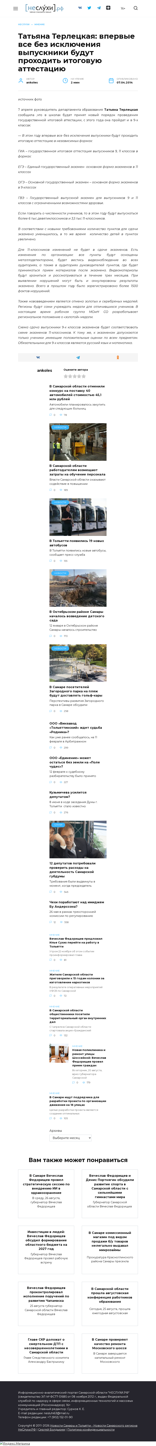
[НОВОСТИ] (78, 458)
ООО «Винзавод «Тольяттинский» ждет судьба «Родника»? (75, 727)
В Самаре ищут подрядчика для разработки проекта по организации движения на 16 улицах (77, 1101)
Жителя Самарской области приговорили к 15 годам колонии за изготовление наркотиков (76, 978)
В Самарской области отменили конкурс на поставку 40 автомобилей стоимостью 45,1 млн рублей (77, 393)
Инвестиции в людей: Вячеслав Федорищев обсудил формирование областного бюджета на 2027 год (46, 1240)
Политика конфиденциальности (91, 1429)
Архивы (55, 1131)
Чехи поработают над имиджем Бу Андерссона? (76, 904)
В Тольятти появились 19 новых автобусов (76, 543)
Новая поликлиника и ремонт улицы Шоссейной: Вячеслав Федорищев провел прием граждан (89, 1057)
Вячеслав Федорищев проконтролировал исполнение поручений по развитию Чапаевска (46, 1294)
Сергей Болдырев (51, 1429)
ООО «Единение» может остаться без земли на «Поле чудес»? (74, 762)
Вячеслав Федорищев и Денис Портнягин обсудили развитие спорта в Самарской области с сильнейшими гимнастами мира (110, 1186)
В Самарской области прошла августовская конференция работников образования (110, 1295)
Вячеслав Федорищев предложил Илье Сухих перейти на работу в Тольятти (75, 942)
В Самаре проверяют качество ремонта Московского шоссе (110, 1344)
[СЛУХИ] (78, 856)
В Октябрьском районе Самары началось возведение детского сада (76, 616)
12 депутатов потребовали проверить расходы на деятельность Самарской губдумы (72, 870)
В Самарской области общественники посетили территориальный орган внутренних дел (77, 1016)
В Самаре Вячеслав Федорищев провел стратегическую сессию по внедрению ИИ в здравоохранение (46, 1184)
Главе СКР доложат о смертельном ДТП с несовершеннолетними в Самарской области (46, 1346)
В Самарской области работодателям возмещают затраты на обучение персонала (77, 470)
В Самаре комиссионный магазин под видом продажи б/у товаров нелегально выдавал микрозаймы (110, 1241)
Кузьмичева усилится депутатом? (68, 794)
